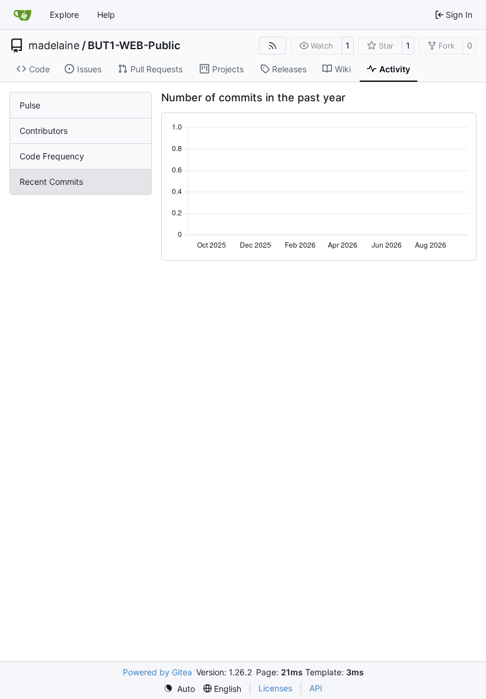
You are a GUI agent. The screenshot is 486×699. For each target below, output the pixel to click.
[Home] (22, 14)
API (315, 688)
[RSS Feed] (272, 45)
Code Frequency (52, 156)
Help (106, 14)
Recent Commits (51, 182)
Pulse (30, 105)
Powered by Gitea (157, 672)
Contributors (44, 131)
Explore (64, 14)
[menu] (179, 689)
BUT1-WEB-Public (134, 46)
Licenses (275, 688)
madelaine (53, 46)
